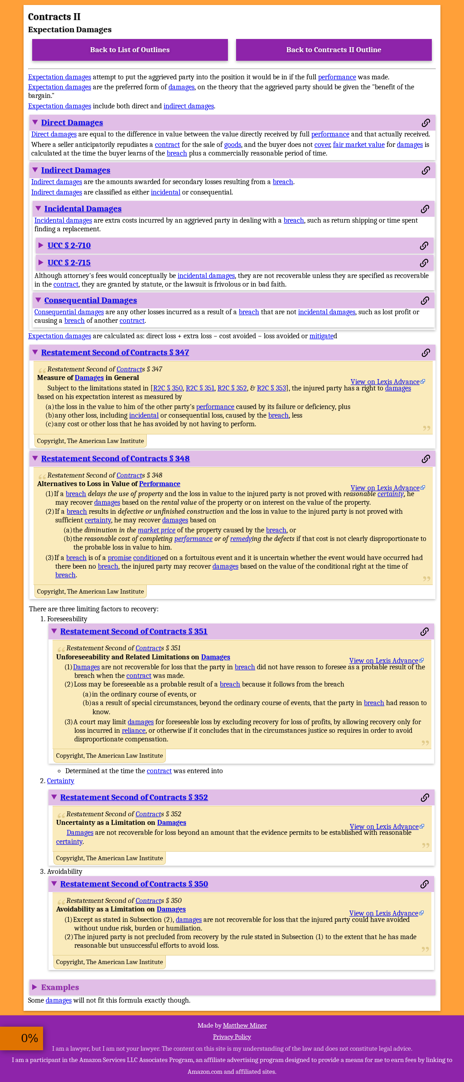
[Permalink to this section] (425, 122)
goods (232, 145)
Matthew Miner (245, 1025)
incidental (165, 192)
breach (177, 153)
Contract (129, 369)
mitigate (321, 336)
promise (119, 558)
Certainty (60, 781)
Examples (60, 987)
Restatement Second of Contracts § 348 (115, 458)
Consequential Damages (90, 300)
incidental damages (206, 276)
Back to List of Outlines (130, 49)
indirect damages (189, 106)
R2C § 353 (271, 388)
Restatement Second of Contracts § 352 (134, 797)
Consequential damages (69, 312)
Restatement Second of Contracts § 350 (134, 884)
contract (167, 145)
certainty (390, 494)
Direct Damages (72, 122)
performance (337, 77)
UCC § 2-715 (69, 263)
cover (322, 145)
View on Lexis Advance (385, 382)
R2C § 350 (168, 388)
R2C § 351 (200, 388)
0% (30, 1038)
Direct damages (54, 134)
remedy (241, 539)
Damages (89, 378)
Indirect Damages (75, 170)
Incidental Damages (82, 209)
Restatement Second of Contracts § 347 (115, 352)
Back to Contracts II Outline (334, 49)
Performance (159, 484)
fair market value (359, 145)
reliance (133, 730)
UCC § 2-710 (69, 245)
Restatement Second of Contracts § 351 (134, 631)
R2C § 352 (232, 388)
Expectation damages (59, 77)
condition (147, 558)
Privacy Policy (232, 1037)
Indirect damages (56, 182)
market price (156, 530)
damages (181, 87)
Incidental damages (63, 220)
